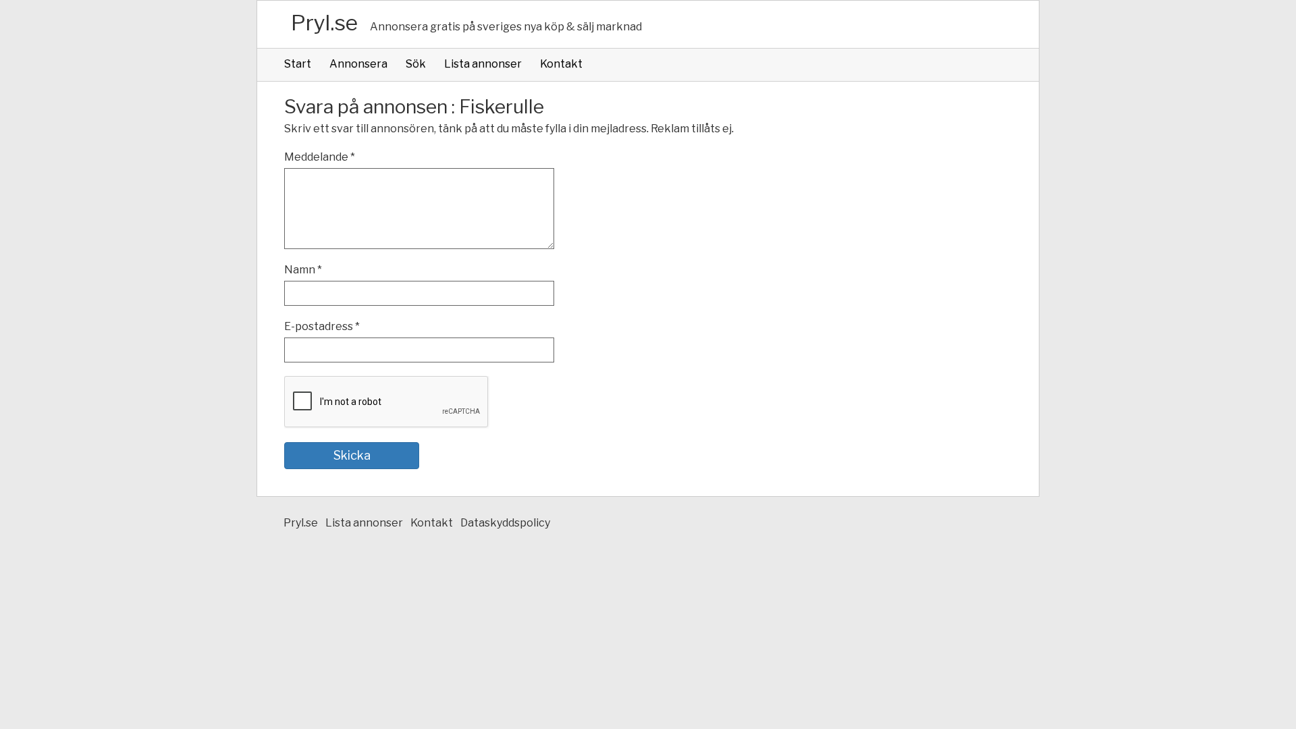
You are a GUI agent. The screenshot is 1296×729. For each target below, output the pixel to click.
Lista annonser (483, 63)
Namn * (303, 269)
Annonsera (358, 63)
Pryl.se (324, 22)
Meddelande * (319, 157)
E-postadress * (322, 326)
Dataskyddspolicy (505, 522)
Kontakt (561, 63)
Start (297, 63)
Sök (416, 63)
